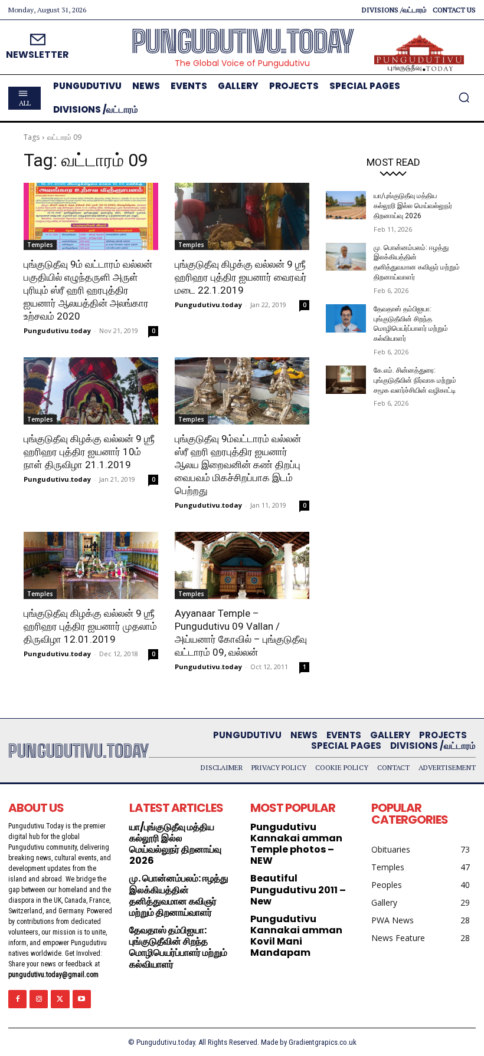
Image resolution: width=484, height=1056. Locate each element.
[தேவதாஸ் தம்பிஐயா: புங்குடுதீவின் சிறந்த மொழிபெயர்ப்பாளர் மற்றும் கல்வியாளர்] (346, 318)
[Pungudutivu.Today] (419, 53)
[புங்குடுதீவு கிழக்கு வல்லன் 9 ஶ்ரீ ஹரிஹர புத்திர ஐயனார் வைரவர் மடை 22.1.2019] (242, 216)
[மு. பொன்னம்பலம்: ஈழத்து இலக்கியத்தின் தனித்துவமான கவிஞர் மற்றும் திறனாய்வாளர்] (346, 257)
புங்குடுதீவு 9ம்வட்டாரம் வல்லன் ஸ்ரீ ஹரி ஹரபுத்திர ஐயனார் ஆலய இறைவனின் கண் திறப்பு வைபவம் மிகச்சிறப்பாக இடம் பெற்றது (238, 464)
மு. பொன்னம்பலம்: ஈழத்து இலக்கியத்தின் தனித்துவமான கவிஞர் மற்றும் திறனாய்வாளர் (178, 895)
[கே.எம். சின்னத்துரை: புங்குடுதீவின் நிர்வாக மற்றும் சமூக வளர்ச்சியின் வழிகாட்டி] (346, 380)
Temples (40, 245)
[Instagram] (39, 999)
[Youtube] (82, 999)
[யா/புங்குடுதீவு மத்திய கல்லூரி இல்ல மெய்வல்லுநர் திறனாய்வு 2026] (346, 205)
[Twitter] (60, 999)
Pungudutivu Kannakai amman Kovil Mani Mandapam (296, 936)
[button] (464, 97)
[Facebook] (17, 999)
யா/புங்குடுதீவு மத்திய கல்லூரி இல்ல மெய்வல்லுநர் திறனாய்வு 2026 (413, 206)
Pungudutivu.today (57, 330)
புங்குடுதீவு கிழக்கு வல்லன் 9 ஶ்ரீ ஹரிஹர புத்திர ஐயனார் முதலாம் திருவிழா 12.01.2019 (90, 626)
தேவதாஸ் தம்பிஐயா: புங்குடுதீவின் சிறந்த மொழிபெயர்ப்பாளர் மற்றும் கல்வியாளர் (178, 947)
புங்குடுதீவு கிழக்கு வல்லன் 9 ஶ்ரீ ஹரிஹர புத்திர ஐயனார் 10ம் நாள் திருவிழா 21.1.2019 (89, 452)
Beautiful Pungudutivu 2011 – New (298, 889)
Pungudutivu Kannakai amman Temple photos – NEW (296, 844)
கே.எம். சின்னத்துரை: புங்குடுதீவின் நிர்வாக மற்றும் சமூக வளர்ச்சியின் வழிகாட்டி (415, 380)
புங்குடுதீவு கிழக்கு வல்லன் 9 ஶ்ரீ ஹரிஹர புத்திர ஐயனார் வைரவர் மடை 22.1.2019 (241, 277)
